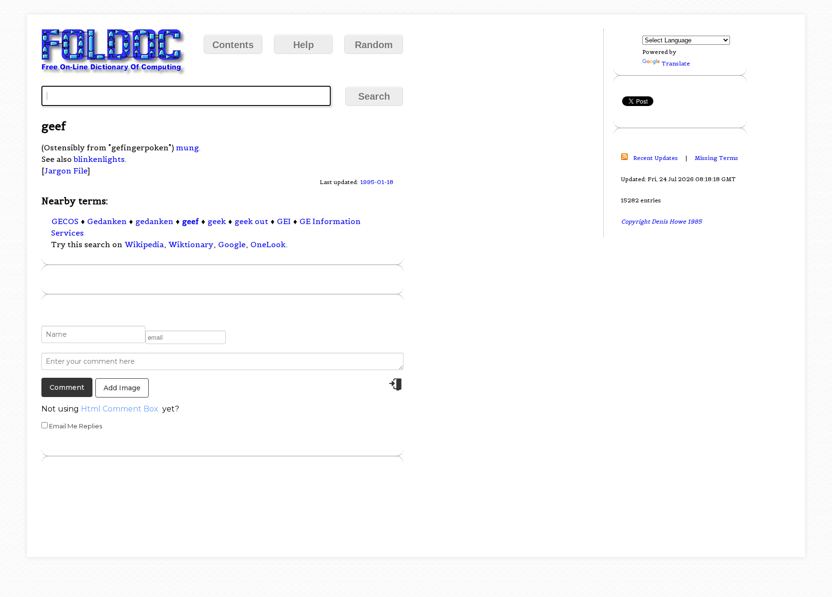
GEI (284, 221)
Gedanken (107, 221)
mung (187, 147)
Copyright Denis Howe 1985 (661, 221)
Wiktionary (191, 244)
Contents (233, 45)
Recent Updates (655, 157)
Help (303, 45)
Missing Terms (716, 157)
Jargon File (65, 170)
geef (190, 221)
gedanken (154, 221)
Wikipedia (144, 244)
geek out (251, 221)
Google (232, 244)
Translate (676, 63)
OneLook (268, 244)
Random (374, 45)
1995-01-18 (376, 182)
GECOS (65, 221)
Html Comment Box (119, 408)
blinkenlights (99, 159)
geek (217, 221)
